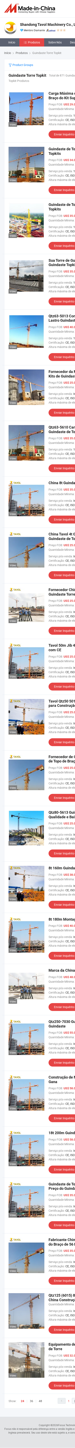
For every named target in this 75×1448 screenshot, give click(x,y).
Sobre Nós (55, 42)
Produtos (34, 42)
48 (40, 1401)
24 (22, 1401)
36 (31, 1401)
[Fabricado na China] (30, 8)
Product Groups (22, 65)
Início (11, 42)
